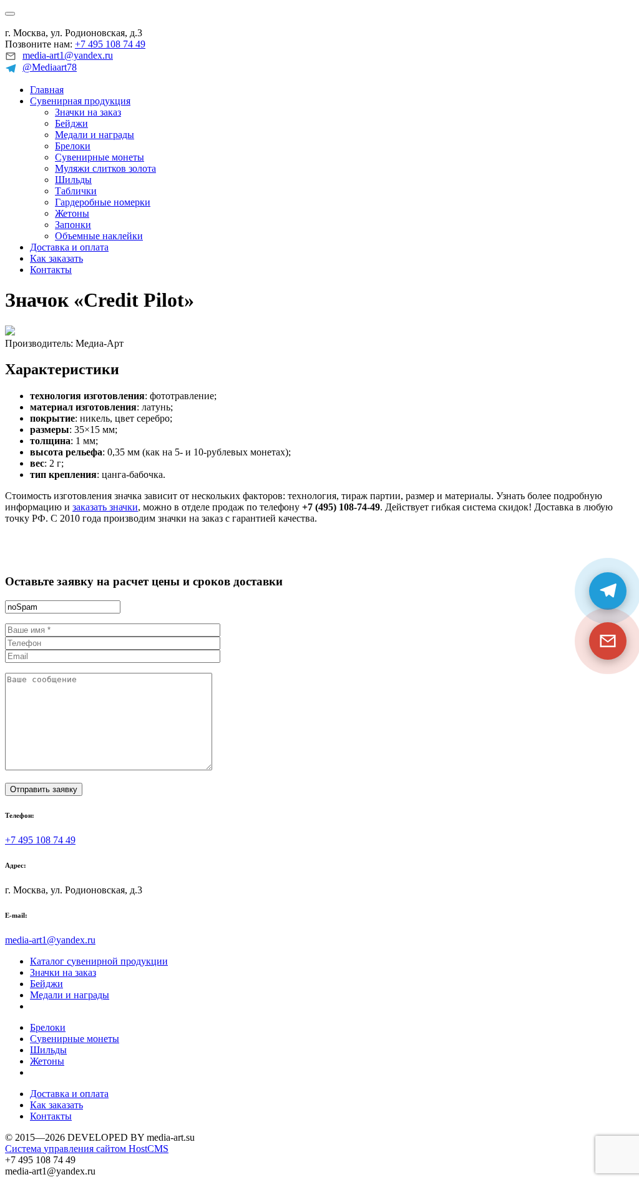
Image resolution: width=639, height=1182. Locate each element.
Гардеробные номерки (102, 202)
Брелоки (72, 146)
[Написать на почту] (608, 641)
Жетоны (72, 213)
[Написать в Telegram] (608, 591)
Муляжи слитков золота (105, 168)
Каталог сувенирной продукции (99, 961)
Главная (47, 89)
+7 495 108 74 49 (110, 44)
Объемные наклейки (99, 236)
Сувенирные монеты (99, 157)
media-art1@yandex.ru (67, 55)
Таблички (76, 191)
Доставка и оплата (69, 247)
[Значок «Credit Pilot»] (10, 332)
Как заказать (56, 258)
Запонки (73, 224)
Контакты (51, 269)
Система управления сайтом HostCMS (86, 1148)
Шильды (73, 179)
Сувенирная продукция (80, 101)
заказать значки (105, 507)
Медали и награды (94, 134)
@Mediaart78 (49, 67)
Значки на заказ (88, 112)
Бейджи (71, 123)
